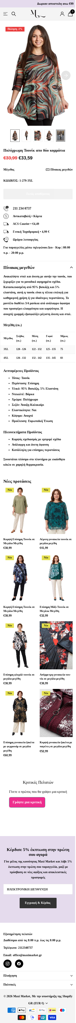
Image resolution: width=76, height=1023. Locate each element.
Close (38, 975)
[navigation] (15, 135)
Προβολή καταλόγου (5, 14)
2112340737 (25, 947)
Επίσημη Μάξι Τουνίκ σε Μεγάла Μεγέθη (54, 609)
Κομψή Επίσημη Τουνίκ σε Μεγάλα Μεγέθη (19, 541)
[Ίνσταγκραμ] (7, 964)
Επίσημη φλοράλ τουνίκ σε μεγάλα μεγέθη (19, 676)
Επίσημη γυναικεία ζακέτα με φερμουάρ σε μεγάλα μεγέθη (18, 746)
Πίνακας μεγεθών (61, 169)
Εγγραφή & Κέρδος (38, 902)
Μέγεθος (38, 169)
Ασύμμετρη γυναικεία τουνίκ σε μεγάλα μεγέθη (55, 676)
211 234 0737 (22, 208)
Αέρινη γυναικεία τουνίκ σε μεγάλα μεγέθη (56, 541)
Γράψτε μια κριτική (27, 802)
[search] (14, 14)
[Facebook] (19, 964)
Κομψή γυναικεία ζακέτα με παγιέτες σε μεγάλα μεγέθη (56, 744)
